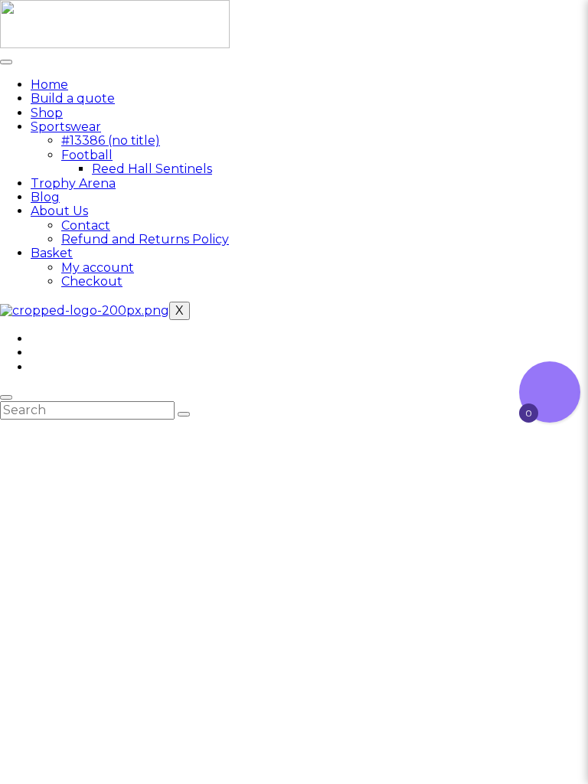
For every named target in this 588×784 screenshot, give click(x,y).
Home (49, 84)
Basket (52, 253)
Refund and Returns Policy (145, 239)
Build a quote (73, 98)
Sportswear (66, 126)
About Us (59, 211)
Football (87, 155)
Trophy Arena (73, 183)
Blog (45, 197)
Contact (85, 225)
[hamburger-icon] (6, 62)
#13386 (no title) (110, 140)
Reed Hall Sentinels (152, 169)
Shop (47, 113)
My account (97, 267)
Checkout (91, 281)
